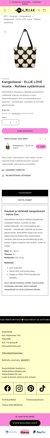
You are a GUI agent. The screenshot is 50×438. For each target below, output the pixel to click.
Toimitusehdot (9, 400)
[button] (5, 10)
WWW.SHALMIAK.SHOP (25, 423)
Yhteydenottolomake (12, 353)
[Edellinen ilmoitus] (4, 3)
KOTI (6, 16)
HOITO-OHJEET (25, 200)
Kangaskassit (25, 16)
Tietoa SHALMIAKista (12, 405)
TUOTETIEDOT (25, 193)
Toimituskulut (16, 113)
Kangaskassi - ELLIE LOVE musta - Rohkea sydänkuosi (22, 20)
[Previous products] (40, 138)
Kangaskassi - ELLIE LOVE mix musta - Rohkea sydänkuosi (23, 146)
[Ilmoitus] (45, 3)
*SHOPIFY (25, 360)
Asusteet (14, 16)
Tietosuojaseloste (35, 400)
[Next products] (45, 138)
